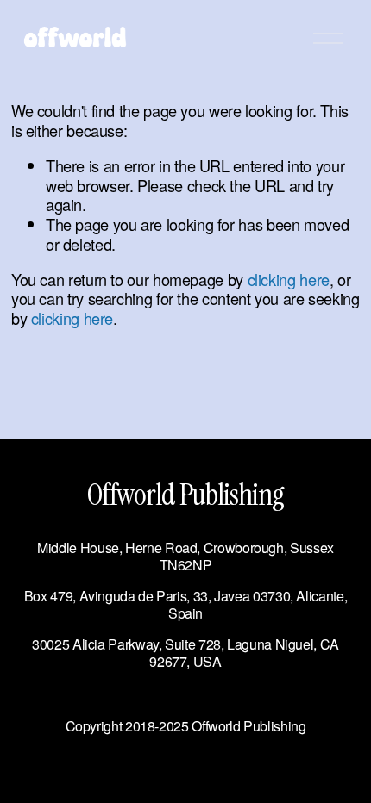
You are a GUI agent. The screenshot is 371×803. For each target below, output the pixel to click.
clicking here (289, 279)
